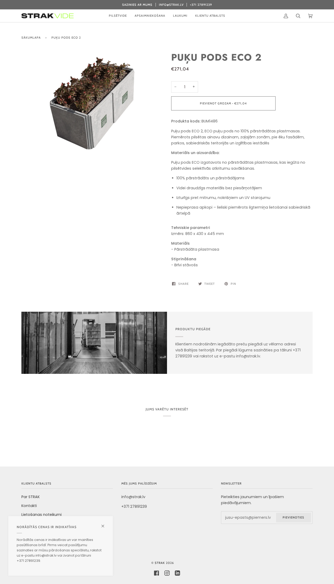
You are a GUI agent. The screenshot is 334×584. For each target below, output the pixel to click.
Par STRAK (30, 496)
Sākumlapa (31, 37)
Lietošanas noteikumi (41, 514)
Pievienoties (293, 517)
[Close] (105, 524)
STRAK (160, 563)
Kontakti (29, 505)
